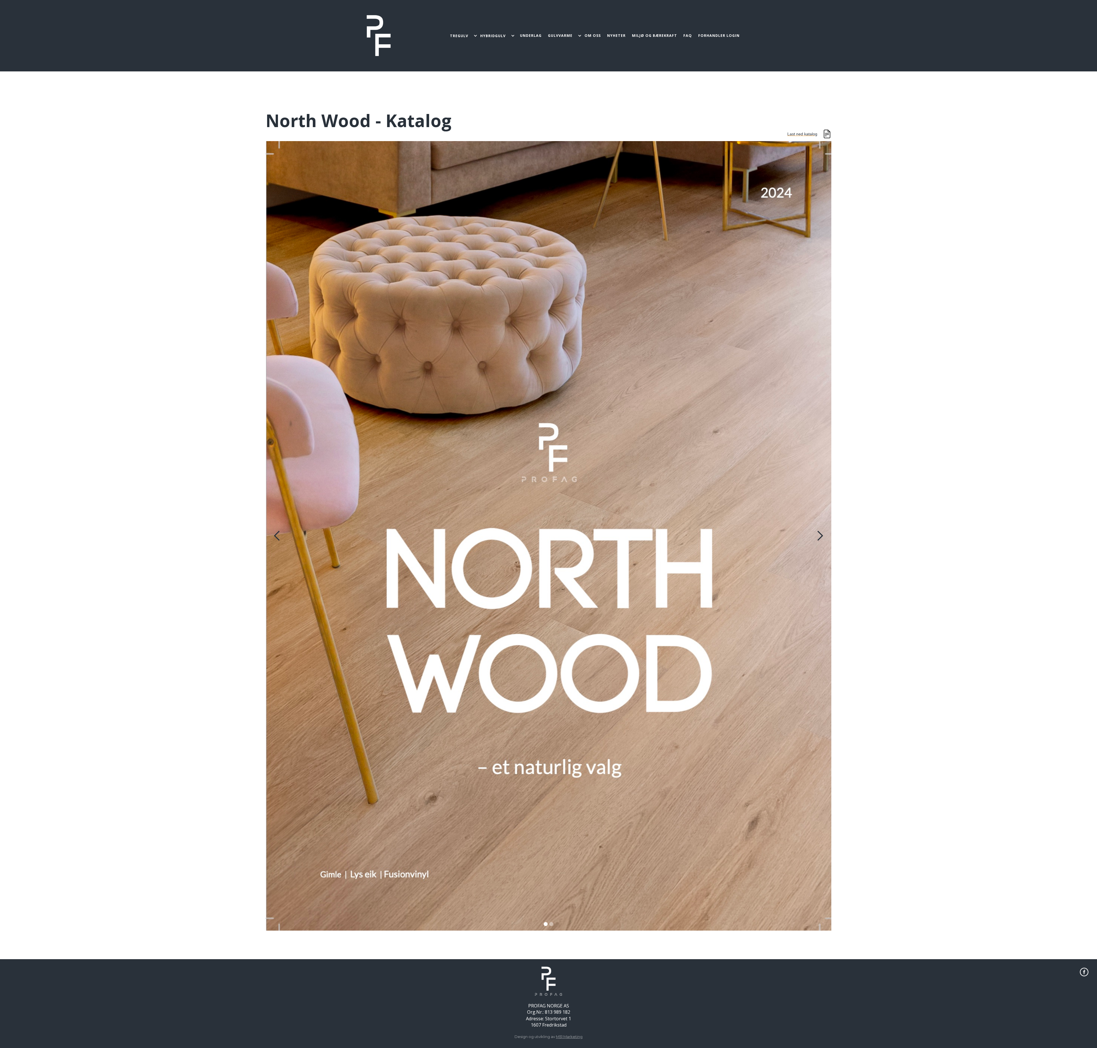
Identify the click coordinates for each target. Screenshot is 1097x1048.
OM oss (592, 35)
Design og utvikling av (548, 1036)
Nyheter (616, 35)
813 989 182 (557, 1012)
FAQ (687, 35)
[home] (378, 35)
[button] (463, 36)
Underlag (531, 35)
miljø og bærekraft (654, 35)
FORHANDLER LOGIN (719, 35)
